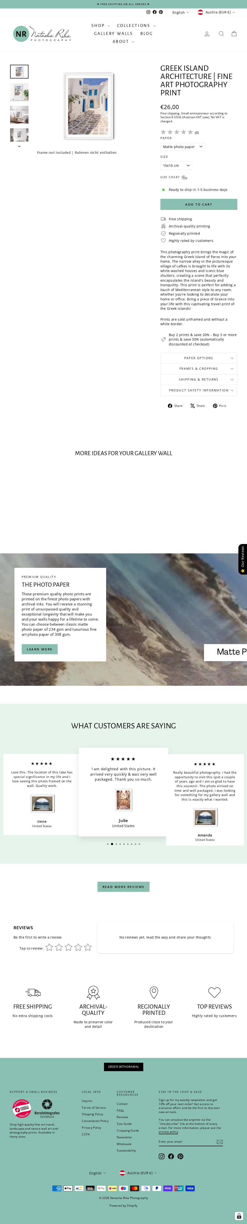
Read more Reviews (123, 887)
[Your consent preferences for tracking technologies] (239, 1216)
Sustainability (126, 1150)
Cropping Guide (128, 1130)
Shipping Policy (92, 1114)
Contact (122, 1104)
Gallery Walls (113, 34)
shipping (173, 113)
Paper (166, 138)
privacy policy (168, 1132)
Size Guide (124, 1124)
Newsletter (124, 1137)
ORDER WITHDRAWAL (123, 1067)
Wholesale (124, 1144)
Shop (98, 26)
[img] (176, 132)
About (122, 41)
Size (164, 157)
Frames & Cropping (198, 369)
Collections (134, 26)
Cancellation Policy (95, 1121)
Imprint (87, 1101)
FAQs (120, 1110)
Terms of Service (94, 1108)
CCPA (85, 1134)
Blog (146, 34)
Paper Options (198, 358)
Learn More (40, 649)
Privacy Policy (91, 1128)
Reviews (122, 1117)
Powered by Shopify (123, 1206)
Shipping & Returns (199, 379)
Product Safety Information (199, 390)
